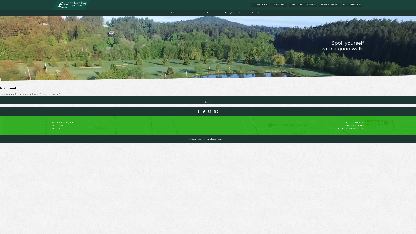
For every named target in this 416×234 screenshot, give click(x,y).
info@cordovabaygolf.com (351, 128)
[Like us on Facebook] (200, 111)
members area (279, 5)
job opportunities (352, 5)
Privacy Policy (195, 139)
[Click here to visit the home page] (71, 5)
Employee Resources (217, 139)
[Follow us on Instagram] (211, 111)
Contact (255, 13)
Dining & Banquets (233, 13)
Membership (191, 13)
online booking (259, 5)
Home (159, 13)
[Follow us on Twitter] (205, 111)
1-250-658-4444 (356, 123)
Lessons (210, 13)
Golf (173, 13)
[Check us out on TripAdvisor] (216, 111)
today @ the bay (307, 5)
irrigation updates (329, 5)
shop (292, 5)
